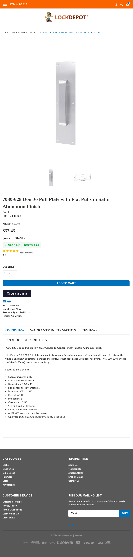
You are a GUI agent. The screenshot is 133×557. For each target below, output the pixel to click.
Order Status (9, 518)
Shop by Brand (75, 477)
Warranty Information (53, 330)
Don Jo (32, 32)
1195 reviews (26, 252)
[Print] (9, 301)
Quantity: (8, 266)
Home (5, 32)
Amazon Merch (75, 473)
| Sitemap (77, 535)
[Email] (4, 301)
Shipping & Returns (12, 502)
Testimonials (74, 469)
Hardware (7, 477)
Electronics (8, 469)
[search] (114, 4)
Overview (15, 330)
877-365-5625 (18, 4)
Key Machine (9, 485)
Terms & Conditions (12, 510)
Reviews (89, 330)
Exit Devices (9, 473)
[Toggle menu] (5, 6)
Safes (5, 481)
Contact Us (73, 481)
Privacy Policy (10, 506)
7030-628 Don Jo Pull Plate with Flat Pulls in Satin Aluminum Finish (70, 32)
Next (127, 102)
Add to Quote (19, 293)
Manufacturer (18, 32)
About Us (73, 465)
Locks (6, 465)
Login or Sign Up (11, 514)
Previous (6, 102)
